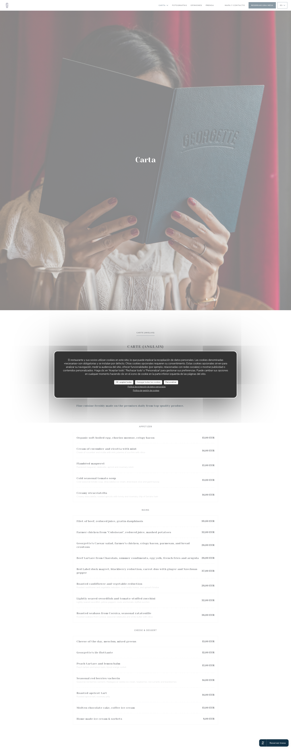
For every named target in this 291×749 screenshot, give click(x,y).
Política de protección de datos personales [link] (147, 386)
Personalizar (171, 382)
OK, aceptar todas (124, 382)
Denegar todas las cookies (149, 382)
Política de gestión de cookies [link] (146, 390)
